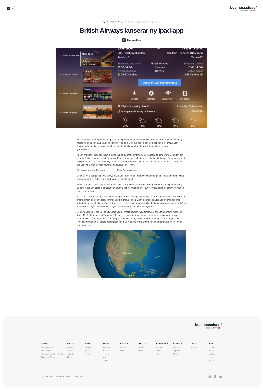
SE (122, 22)
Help (212, 357)
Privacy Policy (79, 376)
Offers (105, 360)
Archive (113, 22)
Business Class (47, 347)
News (69, 357)
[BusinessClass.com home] (208, 326)
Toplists (70, 354)
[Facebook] (209, 376)
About (211, 350)
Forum (211, 347)
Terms (67, 376)
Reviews (71, 347)
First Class (45, 350)
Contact (213, 354)
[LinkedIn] (220, 376)
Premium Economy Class (52, 354)
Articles (70, 350)
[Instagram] (215, 376)
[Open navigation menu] (10, 8)
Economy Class (48, 357)
